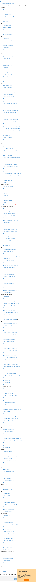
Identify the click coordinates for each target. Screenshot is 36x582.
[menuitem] (0, 2)
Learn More (20, 577)
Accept (26, 580)
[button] (0, 0)
